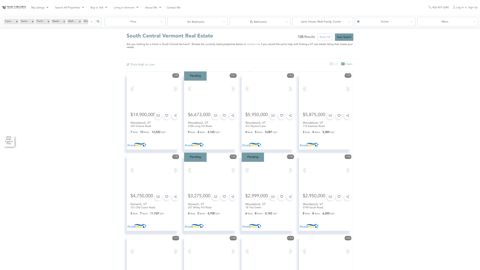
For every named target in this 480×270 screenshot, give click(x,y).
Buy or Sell (97, 7)
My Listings (37, 7)
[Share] (175, 115)
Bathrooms (260, 22)
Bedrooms (198, 22)
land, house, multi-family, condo (321, 21)
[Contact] (158, 115)
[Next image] (175, 89)
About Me (151, 7)
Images (348, 64)
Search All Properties (67, 7)
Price (133, 21)
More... (446, 21)
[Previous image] (132, 89)
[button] (17, 22)
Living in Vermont (124, 7)
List (335, 64)
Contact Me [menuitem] (173, 8)
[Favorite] (166, 115)
